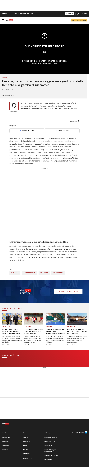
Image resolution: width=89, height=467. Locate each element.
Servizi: (25, 433)
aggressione (29, 273)
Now (25, 446)
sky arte (5, 450)
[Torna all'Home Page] (9, 20)
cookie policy (49, 441)
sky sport (6, 437)
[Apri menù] (3, 20)
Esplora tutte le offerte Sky (22, 14)
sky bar (26, 450)
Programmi (27, 458)
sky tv (25, 437)
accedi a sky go (78, 432)
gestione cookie (50, 437)
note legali (48, 446)
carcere (15, 273)
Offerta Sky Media (51, 455)
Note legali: (48, 433)
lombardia (58, 273)
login (84, 14)
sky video (5, 446)
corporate (48, 459)
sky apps (26, 441)
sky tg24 (5, 441)
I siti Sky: (5, 433)
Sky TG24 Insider (79, 20)
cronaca (44, 273)
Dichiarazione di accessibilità (50, 450)
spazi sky (26, 454)
